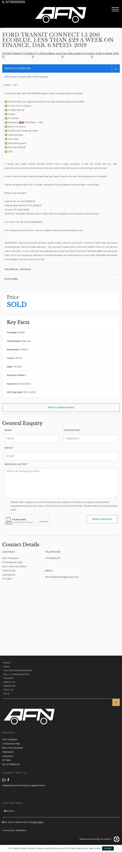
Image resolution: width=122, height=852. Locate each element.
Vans (6, 667)
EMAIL (49, 571)
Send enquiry (102, 519)
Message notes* (16, 464)
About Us (9, 682)
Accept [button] (108, 848)
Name (8, 430)
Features (11, 279)
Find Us (8, 690)
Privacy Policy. (37, 822)
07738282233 (15, 2)
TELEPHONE (53, 552)
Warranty (10, 686)
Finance (8, 678)
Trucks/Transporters (17, 670)
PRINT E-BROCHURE (61, 408)
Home (6, 663)
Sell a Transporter (16, 674)
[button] (116, 702)
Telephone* (72, 430)
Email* (8, 448)
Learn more (95, 848)
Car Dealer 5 (105, 839)
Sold (6, 694)
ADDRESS (8, 552)
